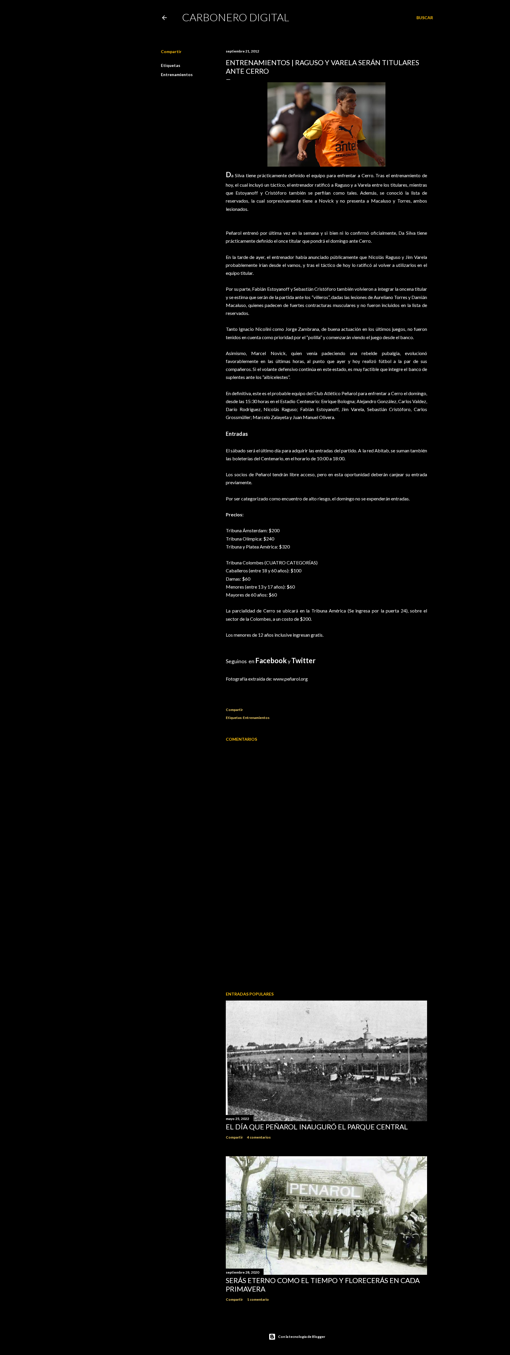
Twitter (303, 660)
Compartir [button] (171, 51)
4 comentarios (259, 1137)
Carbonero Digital (235, 17)
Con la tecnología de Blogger (301, 1336)
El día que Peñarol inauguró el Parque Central (317, 1126)
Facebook (271, 660)
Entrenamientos (177, 74)
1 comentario (258, 1299)
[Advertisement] (326, 935)
